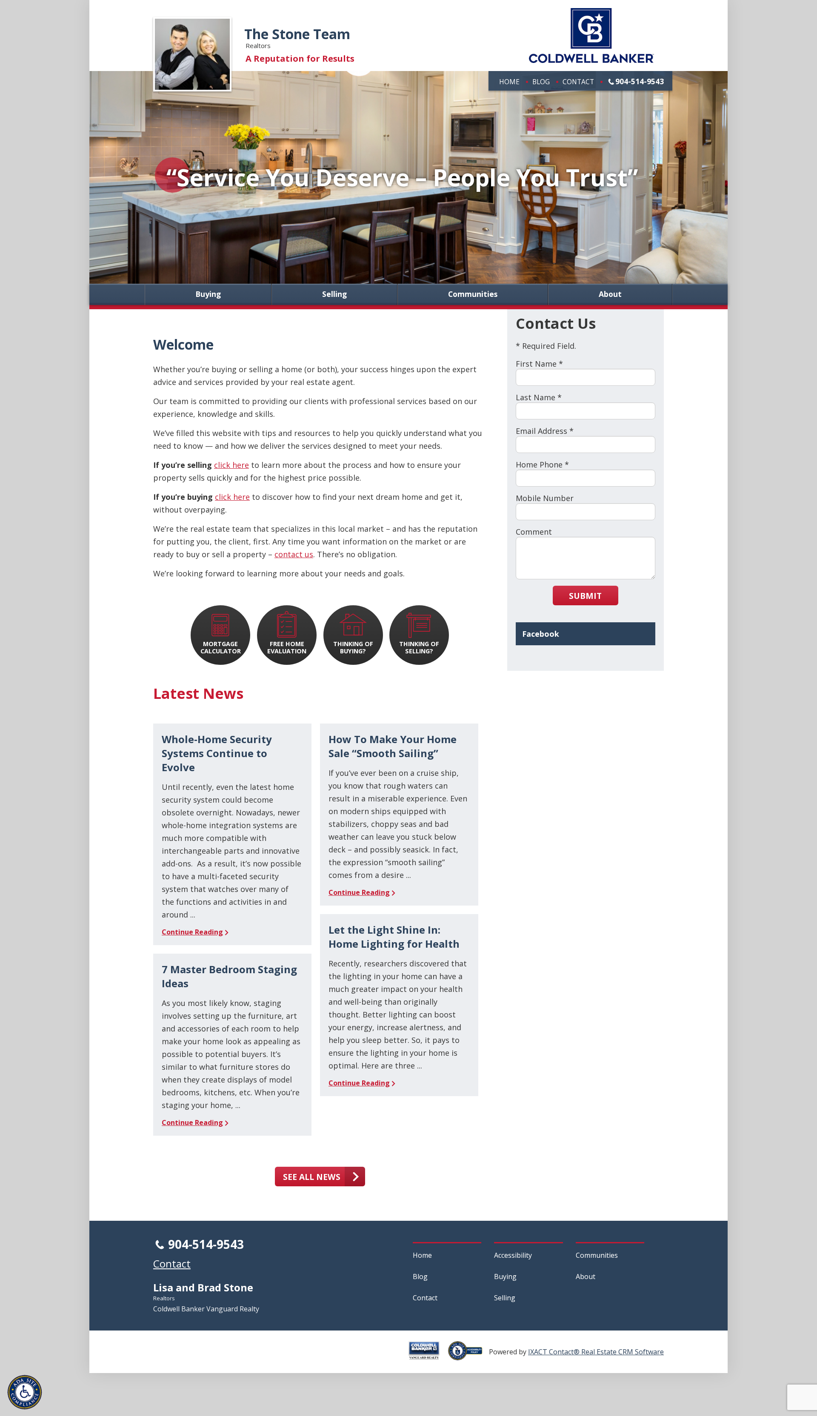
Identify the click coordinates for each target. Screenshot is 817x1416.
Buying (208, 294)
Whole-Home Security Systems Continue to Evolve (217, 753)
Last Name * (539, 397)
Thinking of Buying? (353, 647)
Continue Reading (192, 932)
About (610, 294)
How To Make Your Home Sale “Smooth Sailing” (393, 746)
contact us (293, 554)
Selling (334, 294)
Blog (541, 81)
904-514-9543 (639, 81)
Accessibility (513, 1255)
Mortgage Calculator (220, 647)
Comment (534, 532)
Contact (578, 81)
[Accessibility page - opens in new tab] (468, 1355)
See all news (311, 1176)
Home (509, 81)
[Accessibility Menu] (24, 1392)
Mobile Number (545, 498)
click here (231, 465)
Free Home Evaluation (286, 647)
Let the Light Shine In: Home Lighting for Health (394, 937)
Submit (585, 595)
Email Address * (545, 431)
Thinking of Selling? (419, 647)
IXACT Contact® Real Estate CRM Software (596, 1351)
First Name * (539, 364)
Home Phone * (542, 464)
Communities (472, 294)
